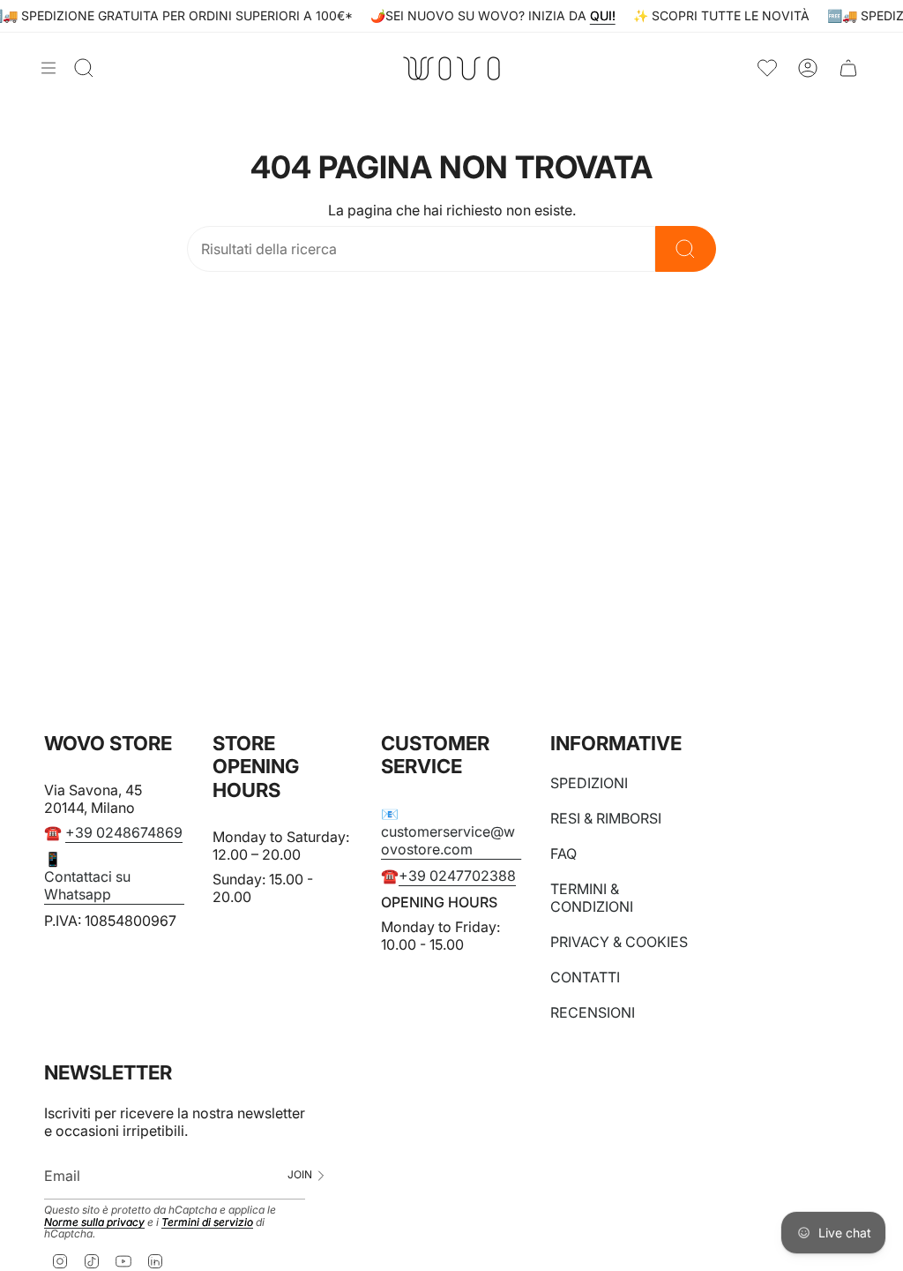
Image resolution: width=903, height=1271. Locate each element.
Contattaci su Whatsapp (87, 885)
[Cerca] (685, 249)
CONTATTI (585, 977)
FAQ (563, 853)
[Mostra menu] (48, 68)
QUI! (608, 15)
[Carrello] (848, 68)
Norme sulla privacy (94, 1222)
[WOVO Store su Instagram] (60, 1260)
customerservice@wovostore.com (448, 840)
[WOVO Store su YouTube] (123, 1260)
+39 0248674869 (124, 832)
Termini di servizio (207, 1222)
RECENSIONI (592, 1012)
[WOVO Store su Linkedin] (155, 1260)
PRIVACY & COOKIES (619, 942)
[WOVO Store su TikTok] (92, 1260)
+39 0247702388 (457, 875)
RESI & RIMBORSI (605, 818)
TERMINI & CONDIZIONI (591, 897)
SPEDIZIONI (589, 783)
